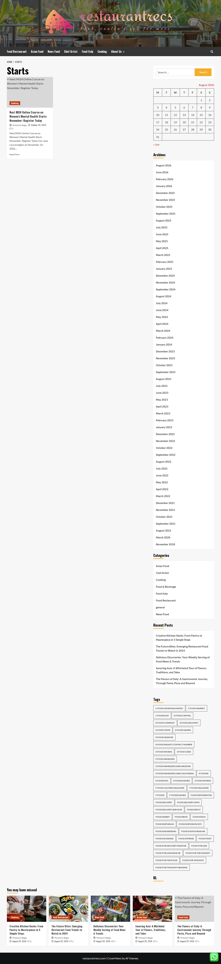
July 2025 (161, 227)
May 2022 (162, 482)
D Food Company (165, 722)
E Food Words (203, 780)
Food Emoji (199, 817)
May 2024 (162, 316)
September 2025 (165, 213)
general (160, 607)
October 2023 (164, 365)
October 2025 (164, 206)
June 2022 (162, 475)
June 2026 (162, 172)
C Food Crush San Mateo (169, 708)
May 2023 (162, 399)
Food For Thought (193, 860)
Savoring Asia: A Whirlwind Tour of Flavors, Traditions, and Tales (181, 670)
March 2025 (163, 254)
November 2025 (165, 199)
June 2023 (162, 392)
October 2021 (164, 516)
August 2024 (163, 296)
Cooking (102, 51)
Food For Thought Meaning (172, 867)
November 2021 (165, 509)
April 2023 (162, 406)
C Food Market (196, 708)
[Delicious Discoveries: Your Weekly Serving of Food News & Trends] (110, 909)
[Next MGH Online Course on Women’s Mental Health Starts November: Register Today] (30, 92)
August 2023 (163, 378)
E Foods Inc (162, 780)
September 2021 (165, 523)
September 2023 (165, 372)
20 (184, 122)
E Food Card (184, 751)
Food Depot (194, 809)
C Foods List (162, 715)
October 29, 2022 (38, 124)
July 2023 (161, 385)
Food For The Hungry (198, 853)
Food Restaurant (17, 51)
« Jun (156, 144)
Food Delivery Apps (188, 802)
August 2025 (163, 220)
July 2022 (161, 468)
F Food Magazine (199, 788)
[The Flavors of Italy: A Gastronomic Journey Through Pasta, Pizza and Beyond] (194, 909)
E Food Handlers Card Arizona (173, 766)
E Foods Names (181, 780)
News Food (54, 51)
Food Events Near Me (193, 831)
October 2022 (164, 447)
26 (175, 129)
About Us (116, 51)
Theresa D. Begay (19, 125)
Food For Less (199, 845)
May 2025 (162, 241)
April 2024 (162, 323)
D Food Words (164, 751)
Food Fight (205, 838)
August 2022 (163, 461)
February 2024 (164, 337)
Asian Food (37, 51)
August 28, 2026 (19, 941)
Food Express (186, 838)
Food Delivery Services (169, 809)
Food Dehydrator (201, 795)
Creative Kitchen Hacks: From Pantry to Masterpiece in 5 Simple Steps (179, 637)
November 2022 (165, 440)
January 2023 (164, 427)
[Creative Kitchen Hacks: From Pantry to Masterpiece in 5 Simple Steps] (26, 909)
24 (157, 129)
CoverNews (114, 958)
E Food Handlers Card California (175, 773)
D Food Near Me (164, 737)
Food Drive (181, 817)
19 (175, 122)
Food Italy (87, 51)
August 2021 (163, 530)
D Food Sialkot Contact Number (174, 744)
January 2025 (164, 268)
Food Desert (163, 817)
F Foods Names (177, 795)
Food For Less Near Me (168, 853)
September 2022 (165, 454)
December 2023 (165, 351)
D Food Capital (182, 715)
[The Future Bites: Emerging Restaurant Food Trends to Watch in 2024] (68, 909)
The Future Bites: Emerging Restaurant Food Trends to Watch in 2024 (182, 648)
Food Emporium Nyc (190, 824)
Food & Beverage (166, 586)
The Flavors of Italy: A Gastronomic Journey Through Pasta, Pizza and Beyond (182, 681)
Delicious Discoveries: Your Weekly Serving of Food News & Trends (183, 659)
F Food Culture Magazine (170, 788)
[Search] (212, 52)
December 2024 (165, 275)
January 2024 (164, 344)
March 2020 (163, 537)
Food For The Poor (166, 860)
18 (166, 122)
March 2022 (163, 496)
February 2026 (164, 179)
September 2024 (165, 289)
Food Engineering (166, 831)
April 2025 (162, 248)
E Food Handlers (165, 759)
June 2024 (162, 310)
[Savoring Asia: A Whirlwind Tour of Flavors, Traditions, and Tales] (152, 909)
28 (192, 129)
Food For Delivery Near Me (171, 845)
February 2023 (164, 420)
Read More (14, 154)
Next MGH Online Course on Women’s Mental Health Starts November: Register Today (28, 116)
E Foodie (204, 773)
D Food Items (163, 730)
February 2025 (164, 261)
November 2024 (165, 282)
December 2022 (165, 434)
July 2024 (161, 303)
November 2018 (165, 544)
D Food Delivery (189, 722)
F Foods (160, 795)
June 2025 (162, 234)
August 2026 (163, 165)
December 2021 (165, 502)
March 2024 (163, 330)
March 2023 (163, 413)
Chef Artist (71, 51)
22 (201, 122)
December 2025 (165, 192)
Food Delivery (164, 802)
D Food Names (183, 730)
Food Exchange (165, 838)
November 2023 (165, 358)
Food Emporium (165, 824)
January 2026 (164, 186)
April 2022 (162, 489)
